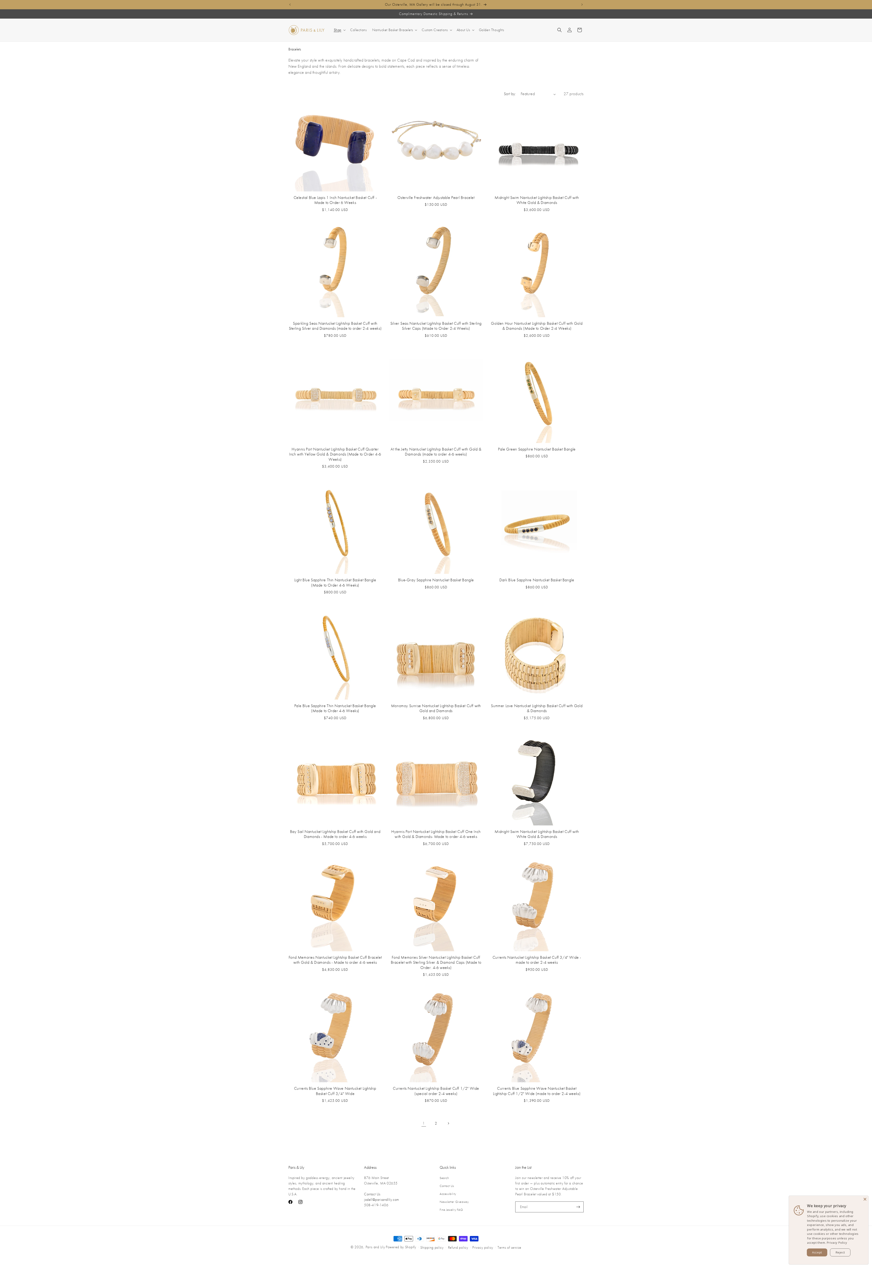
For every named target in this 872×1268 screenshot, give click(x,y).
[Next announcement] (582, 4)
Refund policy (458, 1248)
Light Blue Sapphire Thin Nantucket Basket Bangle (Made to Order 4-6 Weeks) (335, 583)
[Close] (865, 1199)
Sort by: (510, 94)
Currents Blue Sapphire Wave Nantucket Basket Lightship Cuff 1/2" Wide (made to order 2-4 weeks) (536, 1091)
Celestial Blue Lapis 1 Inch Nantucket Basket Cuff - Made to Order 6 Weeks (335, 200)
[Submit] (578, 1206)
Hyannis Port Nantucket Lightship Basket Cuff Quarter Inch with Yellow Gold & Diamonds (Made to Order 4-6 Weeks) (335, 454)
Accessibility (448, 1194)
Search (444, 1178)
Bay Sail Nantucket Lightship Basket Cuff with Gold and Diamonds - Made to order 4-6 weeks (335, 834)
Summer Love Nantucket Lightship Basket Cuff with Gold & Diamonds (536, 708)
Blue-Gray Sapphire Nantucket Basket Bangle (436, 580)
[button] (339, 30)
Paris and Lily (375, 1247)
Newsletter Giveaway (454, 1202)
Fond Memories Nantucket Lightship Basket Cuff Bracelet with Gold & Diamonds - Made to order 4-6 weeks (335, 960)
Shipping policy (432, 1248)
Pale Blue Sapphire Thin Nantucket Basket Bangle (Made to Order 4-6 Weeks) (335, 708)
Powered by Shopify (401, 1247)
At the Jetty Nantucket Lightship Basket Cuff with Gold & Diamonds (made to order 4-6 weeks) (436, 452)
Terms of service (509, 1248)
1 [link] (424, 1123)
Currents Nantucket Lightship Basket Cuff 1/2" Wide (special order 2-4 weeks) (436, 1091)
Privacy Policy (837, 1243)
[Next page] (448, 1123)
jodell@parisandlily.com (381, 1200)
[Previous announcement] (290, 4)
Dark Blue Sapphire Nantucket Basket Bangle (536, 580)
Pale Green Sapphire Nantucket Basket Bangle (537, 449)
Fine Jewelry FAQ (451, 1210)
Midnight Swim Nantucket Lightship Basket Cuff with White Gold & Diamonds (537, 200)
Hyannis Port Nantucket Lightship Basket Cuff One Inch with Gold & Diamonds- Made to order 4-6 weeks (436, 834)
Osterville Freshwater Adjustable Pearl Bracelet (435, 197)
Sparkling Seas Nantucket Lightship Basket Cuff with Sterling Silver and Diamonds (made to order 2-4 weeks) (335, 326)
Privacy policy (482, 1248)
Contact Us (372, 1194)
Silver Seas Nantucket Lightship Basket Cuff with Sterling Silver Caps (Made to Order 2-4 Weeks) (436, 326)
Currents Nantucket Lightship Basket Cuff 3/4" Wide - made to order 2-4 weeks (537, 960)
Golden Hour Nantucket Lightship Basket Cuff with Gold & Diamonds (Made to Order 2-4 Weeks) (536, 326)
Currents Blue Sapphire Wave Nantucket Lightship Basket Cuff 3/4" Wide (335, 1091)
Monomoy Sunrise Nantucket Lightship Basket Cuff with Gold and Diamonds (436, 708)
